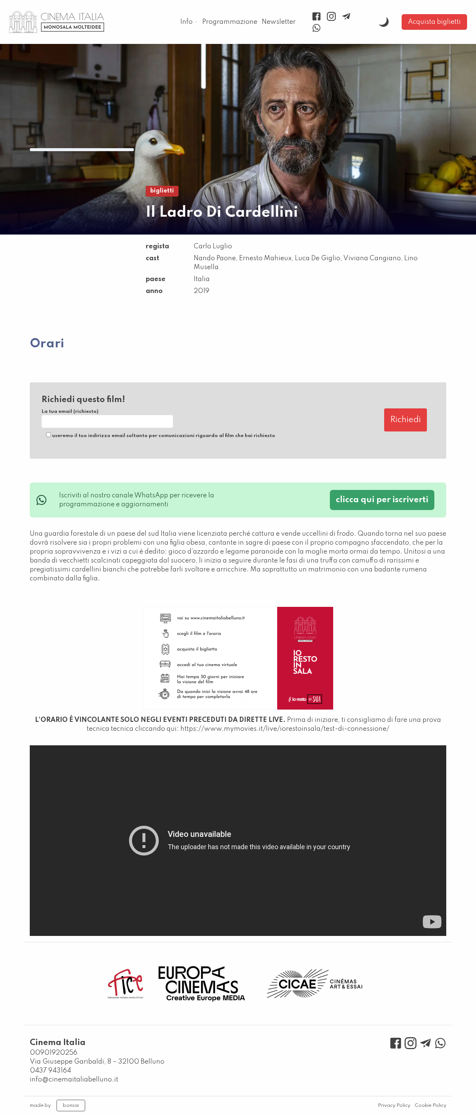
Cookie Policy (430, 1105)
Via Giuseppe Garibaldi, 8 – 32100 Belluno (97, 1061)
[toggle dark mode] (384, 22)
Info (186, 22)
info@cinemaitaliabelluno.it (74, 1079)
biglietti (162, 191)
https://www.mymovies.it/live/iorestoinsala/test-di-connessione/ (284, 729)
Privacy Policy (394, 1105)
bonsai (71, 1105)
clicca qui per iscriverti (382, 500)
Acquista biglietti (434, 22)
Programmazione (229, 22)
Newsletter (279, 22)
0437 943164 (50, 1070)
